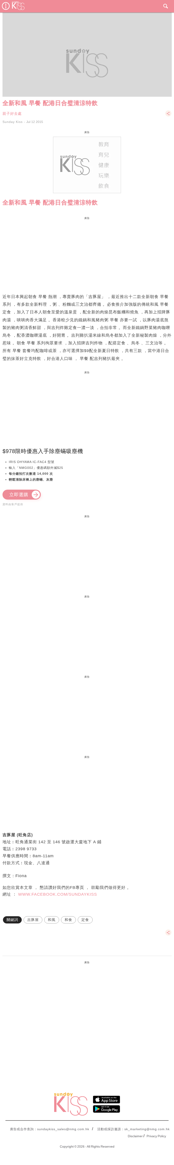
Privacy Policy (156, 1136)
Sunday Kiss (12, 122)
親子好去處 (12, 113)
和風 (52, 920)
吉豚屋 (33, 920)
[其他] (168, 115)
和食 (68, 920)
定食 (85, 920)
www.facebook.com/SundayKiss (57, 894)
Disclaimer (135, 1136)
